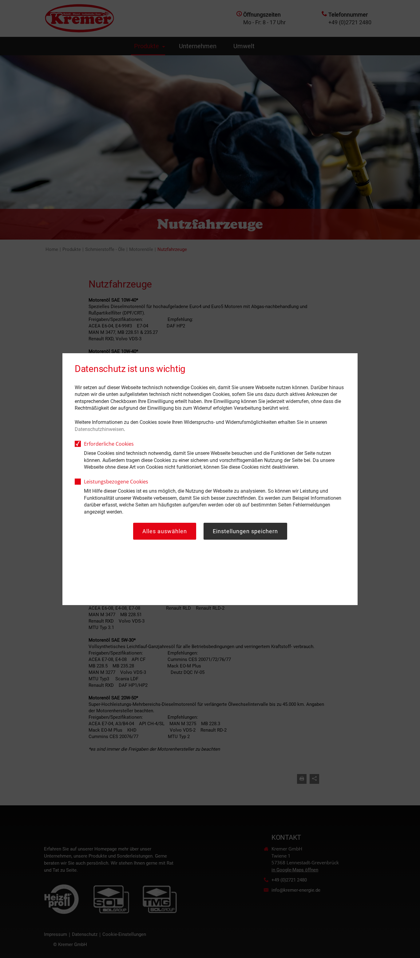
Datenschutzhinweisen (99, 429)
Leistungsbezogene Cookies (116, 481)
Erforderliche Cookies (109, 443)
